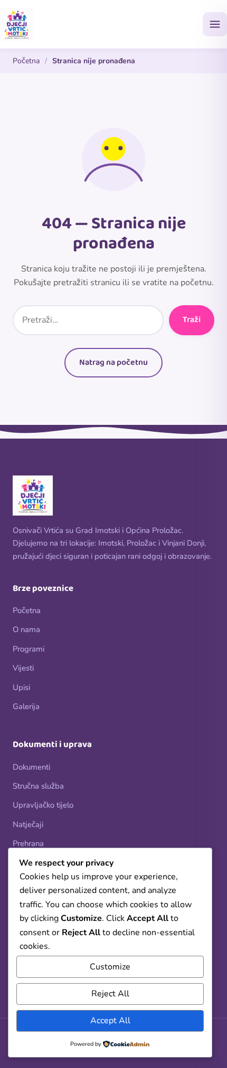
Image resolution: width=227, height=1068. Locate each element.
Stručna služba (38, 786)
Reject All (110, 993)
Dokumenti (31, 767)
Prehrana (28, 843)
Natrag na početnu (113, 362)
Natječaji (28, 824)
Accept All (110, 1020)
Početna (26, 61)
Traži (192, 319)
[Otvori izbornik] (215, 24)
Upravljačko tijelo (43, 805)
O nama (26, 629)
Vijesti (23, 668)
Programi (28, 649)
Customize (110, 967)
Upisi (21, 687)
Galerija (26, 706)
